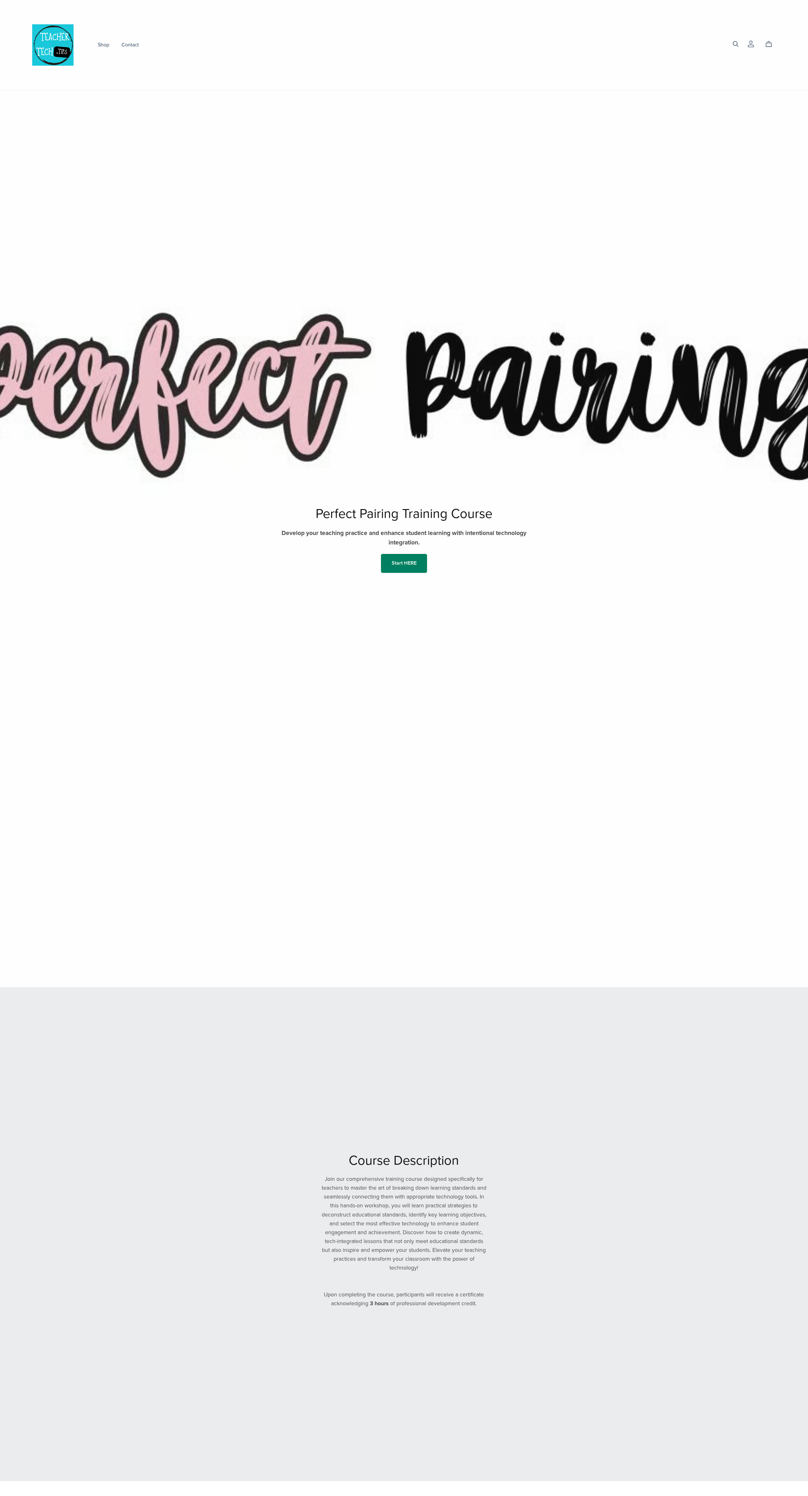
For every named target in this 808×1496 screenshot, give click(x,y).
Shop (103, 45)
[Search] (736, 44)
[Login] (751, 43)
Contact (130, 45)
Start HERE (404, 563)
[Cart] (771, 44)
